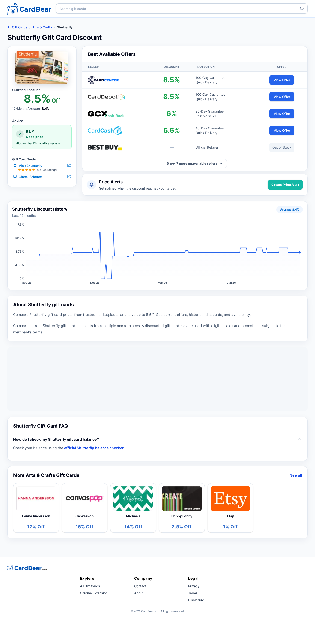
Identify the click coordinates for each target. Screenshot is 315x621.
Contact (140, 586)
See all (296, 475)
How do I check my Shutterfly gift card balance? (56, 439)
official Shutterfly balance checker (94, 448)
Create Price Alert (285, 185)
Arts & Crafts (42, 27)
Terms (193, 593)
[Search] (302, 8)
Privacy (193, 586)
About (138, 593)
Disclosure (196, 600)
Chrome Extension (93, 593)
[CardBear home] (29, 9)
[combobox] (182, 8)
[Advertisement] (157, 379)
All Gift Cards (17, 27)
